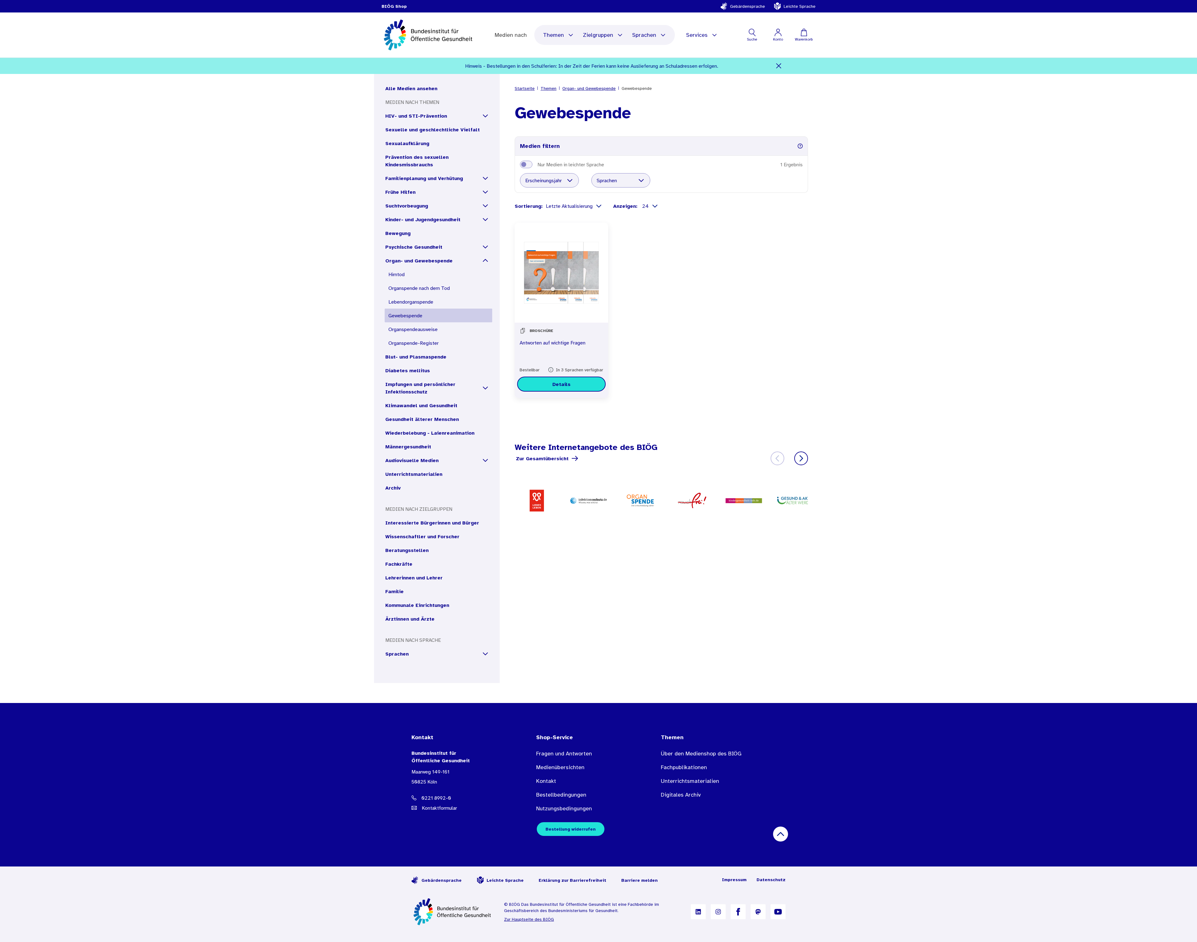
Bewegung (398, 233)
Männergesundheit (408, 446)
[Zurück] (777, 458)
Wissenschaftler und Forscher (422, 536)
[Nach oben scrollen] (780, 834)
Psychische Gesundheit (413, 246)
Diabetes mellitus (407, 370)
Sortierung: (529, 205)
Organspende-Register (413, 342)
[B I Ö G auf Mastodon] (758, 911)
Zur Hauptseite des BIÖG (529, 919)
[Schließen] (779, 66)
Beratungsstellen (407, 550)
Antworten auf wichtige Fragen (552, 342)
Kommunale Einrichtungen (417, 605)
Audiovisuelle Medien (412, 460)
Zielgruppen (598, 35)
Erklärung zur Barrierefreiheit (572, 880)
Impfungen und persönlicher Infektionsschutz (420, 388)
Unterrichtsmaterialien (413, 473)
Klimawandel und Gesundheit (421, 405)
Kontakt (546, 781)
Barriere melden (639, 880)
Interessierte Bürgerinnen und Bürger (432, 522)
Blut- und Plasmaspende (415, 356)
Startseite (525, 88)
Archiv (393, 487)
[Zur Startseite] (452, 911)
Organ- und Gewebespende (419, 260)
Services (697, 35)
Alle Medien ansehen (411, 88)
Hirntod (396, 274)
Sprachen (644, 35)
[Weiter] (801, 458)
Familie (394, 591)
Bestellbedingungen (561, 795)
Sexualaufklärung (407, 143)
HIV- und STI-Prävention (416, 115)
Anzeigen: (626, 205)
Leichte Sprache (799, 6)
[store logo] (429, 34)
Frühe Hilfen (400, 191)
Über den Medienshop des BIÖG (701, 753)
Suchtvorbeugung (406, 205)
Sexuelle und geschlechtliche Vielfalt (432, 129)
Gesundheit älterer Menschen (422, 419)
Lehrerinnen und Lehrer (414, 577)
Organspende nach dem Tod (419, 288)
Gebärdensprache (747, 6)
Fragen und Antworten (564, 753)
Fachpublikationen (684, 767)
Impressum (734, 879)
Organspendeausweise (413, 329)
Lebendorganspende (410, 301)
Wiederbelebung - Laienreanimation (429, 432)
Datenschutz (771, 879)
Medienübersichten (560, 767)
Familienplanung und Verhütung (424, 178)
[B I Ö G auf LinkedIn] (698, 911)
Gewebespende (405, 315)
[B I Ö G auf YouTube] (778, 911)
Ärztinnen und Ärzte (410, 618)
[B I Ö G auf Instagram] (718, 911)
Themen (553, 35)
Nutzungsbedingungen (564, 808)
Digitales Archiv (681, 795)
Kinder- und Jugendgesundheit (422, 219)
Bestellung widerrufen (571, 829)
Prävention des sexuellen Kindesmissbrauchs (417, 160)
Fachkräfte (398, 563)
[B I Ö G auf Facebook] (738, 911)
